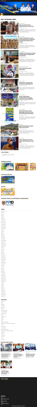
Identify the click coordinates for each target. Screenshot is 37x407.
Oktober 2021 (3, 296)
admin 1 (26, 43)
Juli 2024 (2, 247)
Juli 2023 (2, 265)
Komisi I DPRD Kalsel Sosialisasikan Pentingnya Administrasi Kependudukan (26, 98)
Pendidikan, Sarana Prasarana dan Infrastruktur (8, 323)
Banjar (20, 124)
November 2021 (3, 294)
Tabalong (2, 333)
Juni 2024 (2, 249)
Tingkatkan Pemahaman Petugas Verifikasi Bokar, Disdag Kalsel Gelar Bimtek (27, 54)
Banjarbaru (20, 66)
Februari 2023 (3, 272)
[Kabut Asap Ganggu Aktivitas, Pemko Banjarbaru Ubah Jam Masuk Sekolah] (6, 364)
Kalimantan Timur (3, 316)
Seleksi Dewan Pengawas (5, 329)
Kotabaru (2, 317)
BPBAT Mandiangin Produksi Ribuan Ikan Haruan (26, 126)
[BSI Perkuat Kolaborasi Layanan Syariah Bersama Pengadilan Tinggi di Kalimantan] (18, 348)
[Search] (35, 14)
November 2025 (3, 224)
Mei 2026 (2, 215)
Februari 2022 (3, 290)
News (20, 23)
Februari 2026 (3, 219)
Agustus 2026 (3, 211)
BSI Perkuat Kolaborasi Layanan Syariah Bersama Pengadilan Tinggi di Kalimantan (18, 355)
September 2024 (3, 244)
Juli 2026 (2, 212)
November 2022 (3, 277)
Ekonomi (2, 308)
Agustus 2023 (3, 263)
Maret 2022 (2, 288)
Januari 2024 (3, 256)
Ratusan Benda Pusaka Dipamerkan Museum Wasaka (26, 25)
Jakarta (2, 314)
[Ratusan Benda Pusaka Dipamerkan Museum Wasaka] (9, 28)
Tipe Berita (2, 339)
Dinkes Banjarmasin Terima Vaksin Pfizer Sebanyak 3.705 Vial (26, 141)
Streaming (2, 332)
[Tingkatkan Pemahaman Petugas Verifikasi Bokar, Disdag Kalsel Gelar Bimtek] (9, 57)
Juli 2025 (2, 230)
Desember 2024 (3, 240)
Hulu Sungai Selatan (4, 310)
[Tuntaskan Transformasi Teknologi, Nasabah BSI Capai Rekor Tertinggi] (30, 348)
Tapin (2, 338)
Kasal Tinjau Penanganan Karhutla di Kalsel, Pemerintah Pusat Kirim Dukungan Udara (6, 355)
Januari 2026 (3, 221)
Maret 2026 (2, 218)
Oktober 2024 (3, 243)
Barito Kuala (3, 307)
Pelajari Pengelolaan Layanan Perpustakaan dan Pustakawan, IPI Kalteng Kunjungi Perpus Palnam (27, 40)
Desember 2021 (3, 293)
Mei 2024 (2, 250)
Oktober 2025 (3, 225)
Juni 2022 (2, 284)
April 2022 (2, 287)
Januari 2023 (3, 274)
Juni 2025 (2, 231)
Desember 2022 (3, 275)
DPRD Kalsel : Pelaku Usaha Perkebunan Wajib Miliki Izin (26, 83)
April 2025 (2, 234)
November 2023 (3, 259)
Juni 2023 (2, 266)
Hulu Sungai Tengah (4, 311)
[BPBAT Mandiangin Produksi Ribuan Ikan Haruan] (9, 129)
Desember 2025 (3, 222)
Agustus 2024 (3, 246)
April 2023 (2, 269)
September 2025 (3, 227)
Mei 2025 (2, 233)
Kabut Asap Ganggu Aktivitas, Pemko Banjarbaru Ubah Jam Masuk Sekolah (5, 372)
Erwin (8, 358)
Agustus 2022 (3, 281)
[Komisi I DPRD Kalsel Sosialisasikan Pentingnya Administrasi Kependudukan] (9, 100)
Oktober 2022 (3, 278)
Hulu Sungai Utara (3, 313)
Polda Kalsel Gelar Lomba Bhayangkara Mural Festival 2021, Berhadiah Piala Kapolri (26, 112)
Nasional (2, 319)
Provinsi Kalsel (23, 23)
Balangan (2, 301)
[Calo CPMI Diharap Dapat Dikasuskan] (9, 71)
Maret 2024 (2, 253)
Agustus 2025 (3, 228)
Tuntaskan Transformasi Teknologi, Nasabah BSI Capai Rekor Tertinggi (30, 355)
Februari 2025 (3, 237)
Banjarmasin (20, 138)
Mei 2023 (2, 268)
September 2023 (3, 262)
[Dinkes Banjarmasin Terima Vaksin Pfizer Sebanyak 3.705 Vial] (9, 143)
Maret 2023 (2, 271)
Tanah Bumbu (3, 335)
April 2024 (2, 252)
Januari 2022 (3, 291)
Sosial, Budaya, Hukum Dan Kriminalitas (7, 330)
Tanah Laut (2, 336)
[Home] (1, 14)
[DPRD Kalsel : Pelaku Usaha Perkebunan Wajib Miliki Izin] (9, 85)
